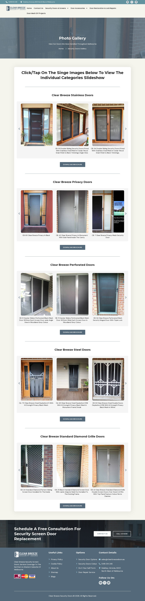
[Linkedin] (136, 2)
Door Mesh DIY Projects (36, 13)
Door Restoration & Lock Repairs (103, 8)
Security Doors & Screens (55, 8)
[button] (19, 128)
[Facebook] (127, 2)
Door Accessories (78, 8)
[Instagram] (131, 2)
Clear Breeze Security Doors (61, 596)
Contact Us (38, 8)
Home (29, 8)
